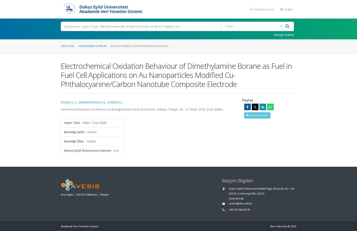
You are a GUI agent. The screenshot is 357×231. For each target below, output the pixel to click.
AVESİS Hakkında (86, 194)
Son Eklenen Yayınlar (93, 46)
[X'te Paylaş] (255, 107)
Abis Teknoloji (278, 226)
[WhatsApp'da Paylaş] (270, 107)
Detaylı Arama (284, 35)
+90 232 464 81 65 (239, 209)
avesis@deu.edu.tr (240, 203)
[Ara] (287, 26)
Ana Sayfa (67, 46)
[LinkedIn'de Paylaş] (262, 107)
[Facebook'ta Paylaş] (247, 107)
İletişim (104, 194)
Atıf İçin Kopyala (258, 115)
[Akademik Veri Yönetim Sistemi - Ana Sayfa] (69, 9)
